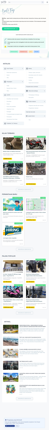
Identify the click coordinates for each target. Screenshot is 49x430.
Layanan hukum (31, 116)
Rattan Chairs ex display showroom (11, 151)
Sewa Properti (10, 68)
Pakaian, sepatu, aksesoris (34, 72)
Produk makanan (32, 101)
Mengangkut (9, 81)
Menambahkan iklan (9, 28)
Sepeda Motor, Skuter (11, 88)
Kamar (8, 75)
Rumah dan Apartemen (12, 72)
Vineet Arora (29, 176)
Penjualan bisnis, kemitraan (32, 86)
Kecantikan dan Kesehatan (12, 99)
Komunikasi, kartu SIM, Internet (35, 75)
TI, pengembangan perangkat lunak (14, 114)
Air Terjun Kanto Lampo (25, 361)
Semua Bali (42, 137)
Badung (18, 223)
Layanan (8, 95)
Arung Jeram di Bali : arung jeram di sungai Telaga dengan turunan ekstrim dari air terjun (32, 326)
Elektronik (31, 77)
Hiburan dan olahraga (33, 91)
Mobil (8, 85)
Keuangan (9, 111)
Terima (17, 425)
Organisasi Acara (10, 109)
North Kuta (19, 137)
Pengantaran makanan (33, 108)
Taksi (8, 91)
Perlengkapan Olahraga (34, 95)
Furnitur (30, 80)
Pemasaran (9, 116)
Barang (30, 68)
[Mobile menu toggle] (47, 2)
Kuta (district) (41, 162)
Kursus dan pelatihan (11, 106)
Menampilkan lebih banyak (24, 189)
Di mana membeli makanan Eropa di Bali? (30, 349)
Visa (29, 120)
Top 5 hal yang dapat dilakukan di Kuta (30, 337)
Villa (8, 77)
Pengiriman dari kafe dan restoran (36, 105)
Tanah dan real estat (30, 112)
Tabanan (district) (15, 162)
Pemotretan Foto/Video (12, 119)
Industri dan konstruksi (33, 82)
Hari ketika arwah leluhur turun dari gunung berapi (32, 374)
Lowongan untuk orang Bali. (10, 238)
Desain (8, 104)
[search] (42, 2)
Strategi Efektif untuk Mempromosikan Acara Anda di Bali (31, 386)
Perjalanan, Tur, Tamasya (12, 123)
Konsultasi (9, 101)
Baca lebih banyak (10, 425)
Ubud (43, 198)
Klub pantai (31, 97)
